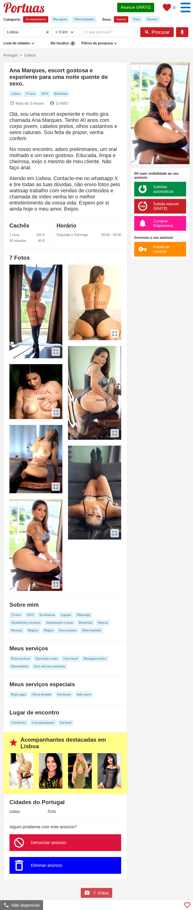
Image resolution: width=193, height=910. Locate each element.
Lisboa (14, 811)
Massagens (60, 19)
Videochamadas (84, 19)
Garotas (121, 19)
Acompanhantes (35, 19)
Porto (52, 811)
